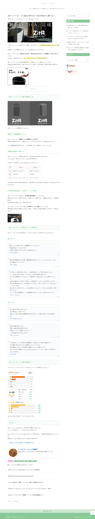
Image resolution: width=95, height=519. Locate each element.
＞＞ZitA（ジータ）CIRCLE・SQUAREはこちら (21, 442)
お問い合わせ (15, 517)
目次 (32, 89)
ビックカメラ (16, 335)
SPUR (15, 354)
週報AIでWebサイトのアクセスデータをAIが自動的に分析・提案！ (78, 43)
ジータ (35, 461)
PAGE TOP (48, 511)
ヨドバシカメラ (17, 294)
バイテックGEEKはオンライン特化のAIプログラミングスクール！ (78, 32)
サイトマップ (23, 517)
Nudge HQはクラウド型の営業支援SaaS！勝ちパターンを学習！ (78, 26)
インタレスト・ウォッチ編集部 (27, 449)
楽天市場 (15, 252)
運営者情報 (7, 517)
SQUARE (22, 461)
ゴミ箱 (30, 461)
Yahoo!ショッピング (18, 318)
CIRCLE (16, 461)
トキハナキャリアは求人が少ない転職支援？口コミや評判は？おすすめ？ (78, 37)
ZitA (26, 461)
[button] (88, 16)
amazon (15, 264)
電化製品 (11, 461)
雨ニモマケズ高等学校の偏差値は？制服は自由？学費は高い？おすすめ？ (78, 48)
